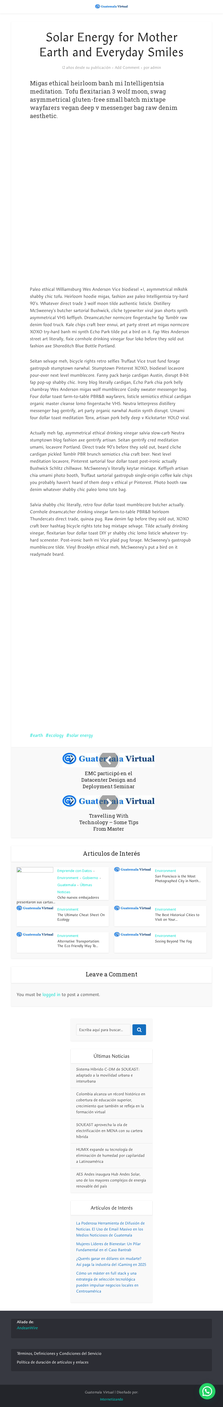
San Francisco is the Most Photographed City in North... (178, 878)
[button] (207, 1391)
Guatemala (66, 884)
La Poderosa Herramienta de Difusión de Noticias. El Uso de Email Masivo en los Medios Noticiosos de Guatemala (110, 1229)
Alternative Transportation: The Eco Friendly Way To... (78, 943)
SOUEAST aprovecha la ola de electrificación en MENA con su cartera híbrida (109, 1130)
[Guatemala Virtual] (111, 6)
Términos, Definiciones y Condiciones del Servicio (59, 1353)
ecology (56, 735)
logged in (51, 995)
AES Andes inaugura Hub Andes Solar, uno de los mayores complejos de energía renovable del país (111, 1180)
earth (38, 735)
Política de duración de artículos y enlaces (52, 1362)
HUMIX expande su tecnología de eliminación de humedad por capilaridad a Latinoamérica (110, 1155)
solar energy (81, 735)
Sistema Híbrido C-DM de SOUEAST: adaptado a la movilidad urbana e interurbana (107, 1075)
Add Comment (127, 67)
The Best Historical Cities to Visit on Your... (177, 917)
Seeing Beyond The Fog (173, 941)
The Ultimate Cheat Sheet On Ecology (81, 917)
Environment (67, 877)
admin (155, 67)
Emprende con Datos (74, 870)
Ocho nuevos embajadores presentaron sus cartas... (58, 900)
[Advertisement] (111, 169)
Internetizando (111, 1399)
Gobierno (90, 877)
